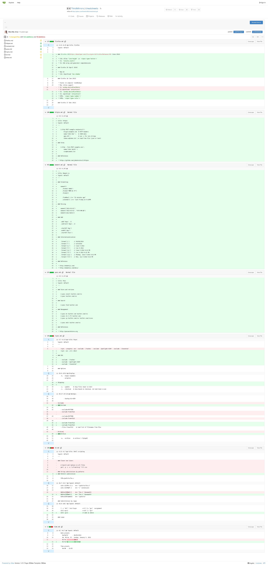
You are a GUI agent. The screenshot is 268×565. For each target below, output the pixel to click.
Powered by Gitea (8, 563)
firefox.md (59, 41)
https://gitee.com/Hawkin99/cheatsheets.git (85, 11)
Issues (81, 16)
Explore (11, 2)
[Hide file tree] (5, 37)
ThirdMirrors (77, 8)
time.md (57, 527)
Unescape (251, 41)
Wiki (111, 16)
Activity (120, 16)
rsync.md (58, 336)
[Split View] (258, 36)
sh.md (57, 448)
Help (18, 2)
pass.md (58, 272)
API (264, 563)
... (6, 27)
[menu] (262, 36)
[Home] (4, 3)
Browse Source (256, 22)
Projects (91, 16)
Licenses (259, 563)
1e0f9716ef (238, 32)
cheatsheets (91, 8)
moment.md (58, 165)
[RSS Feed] (101, 8)
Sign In (263, 2)
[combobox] (253, 36)
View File (259, 41)
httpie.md (58, 112)
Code (72, 16)
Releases (102, 16)
